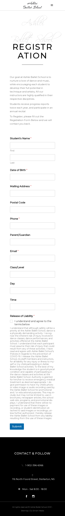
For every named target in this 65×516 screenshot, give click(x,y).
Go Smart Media (37, 510)
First (12, 150)
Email (14, 251)
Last (12, 163)
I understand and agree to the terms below (33, 323)
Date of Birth (18, 170)
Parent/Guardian (20, 235)
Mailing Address (20, 186)
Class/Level (17, 267)
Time (13, 299)
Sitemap (24, 510)
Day (12, 283)
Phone (15, 218)
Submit (17, 426)
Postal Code (17, 202)
